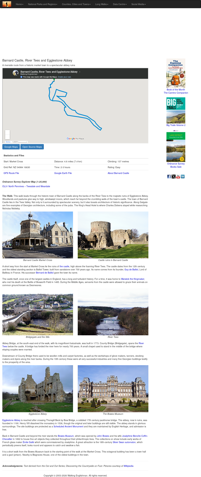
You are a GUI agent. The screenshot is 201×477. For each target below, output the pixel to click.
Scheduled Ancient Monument (68, 426)
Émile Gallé (28, 442)
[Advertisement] (100, 33)
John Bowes (103, 435)
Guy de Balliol (131, 269)
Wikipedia (128, 465)
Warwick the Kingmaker (132, 278)
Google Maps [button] (11, 146)
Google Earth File (63, 173)
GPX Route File (11, 173)
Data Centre (119, 4)
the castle (64, 266)
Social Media (137, 4)
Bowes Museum (66, 435)
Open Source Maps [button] (32, 146)
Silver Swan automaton (124, 442)
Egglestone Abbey (11, 420)
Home (19, 4)
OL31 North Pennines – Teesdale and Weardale (26, 186)
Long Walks (101, 4)
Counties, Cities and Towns (75, 4)
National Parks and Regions (42, 4)
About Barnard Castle (118, 173)
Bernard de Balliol (45, 272)
